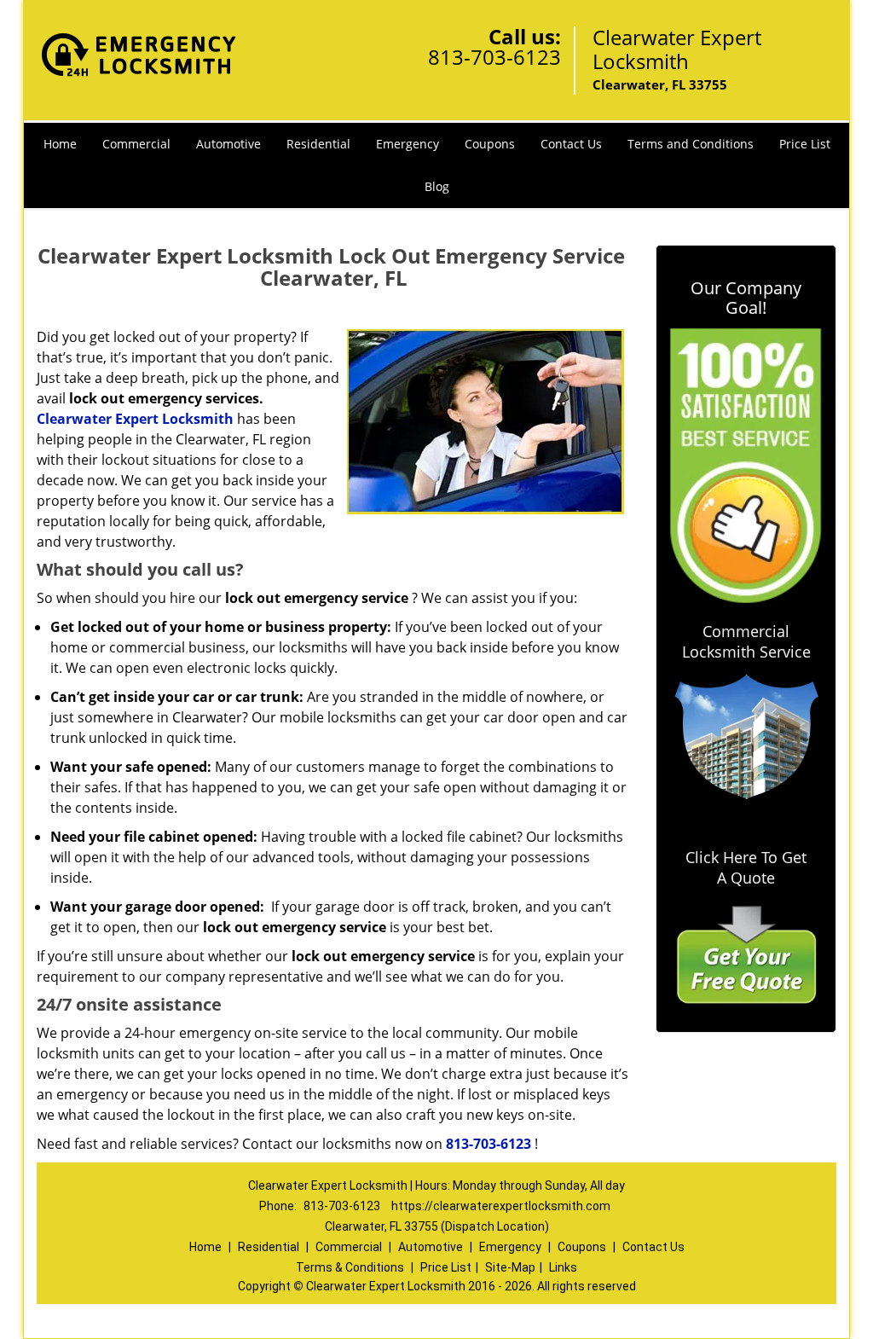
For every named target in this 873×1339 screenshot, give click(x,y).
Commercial (136, 144)
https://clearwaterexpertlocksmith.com (500, 1206)
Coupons (490, 144)
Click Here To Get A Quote (746, 867)
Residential (318, 144)
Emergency (407, 144)
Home (60, 144)
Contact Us (571, 144)
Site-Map (510, 1267)
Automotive (228, 144)
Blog (437, 186)
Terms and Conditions (690, 144)
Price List (804, 144)
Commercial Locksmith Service (746, 641)
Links (563, 1267)
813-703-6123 (494, 57)
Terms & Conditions (350, 1267)
